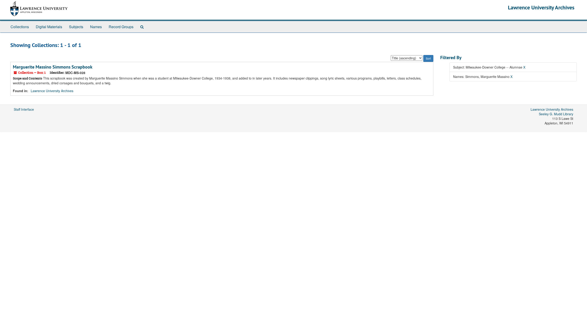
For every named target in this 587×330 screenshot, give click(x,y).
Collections (20, 26)
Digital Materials (49, 26)
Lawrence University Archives (541, 7)
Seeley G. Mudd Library (556, 114)
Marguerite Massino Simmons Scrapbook (52, 67)
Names (96, 26)
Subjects (76, 26)
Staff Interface (24, 109)
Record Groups (121, 26)
